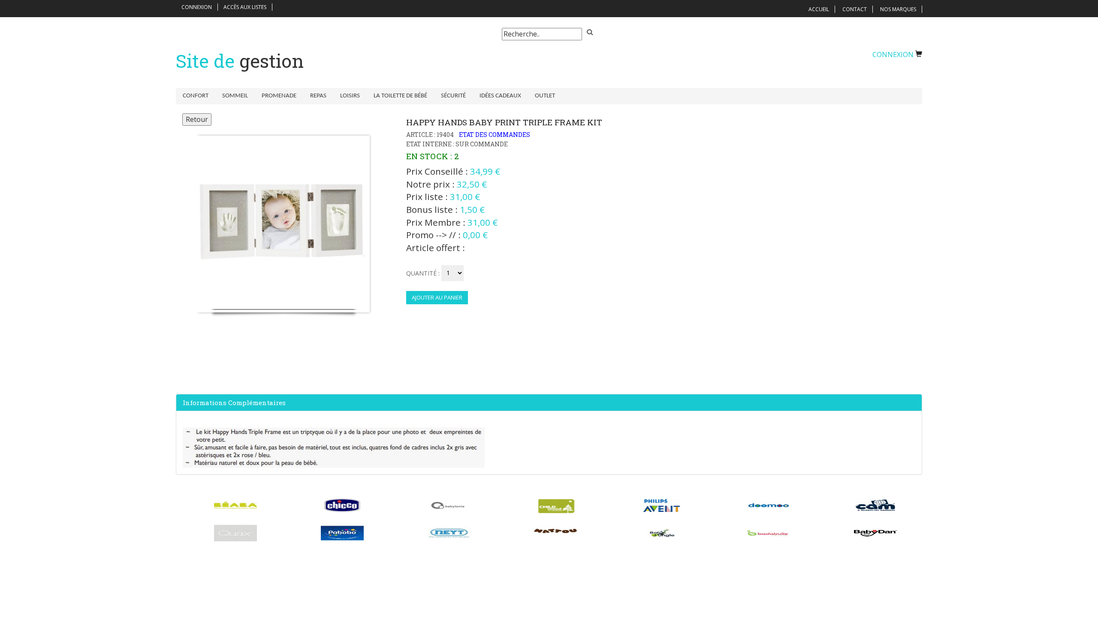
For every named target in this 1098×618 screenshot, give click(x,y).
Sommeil (235, 96)
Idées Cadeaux (500, 96)
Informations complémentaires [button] (234, 402)
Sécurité (453, 96)
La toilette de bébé (400, 96)
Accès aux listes (244, 7)
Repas (318, 96)
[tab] (549, 402)
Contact (854, 9)
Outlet (545, 96)
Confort (195, 96)
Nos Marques (898, 9)
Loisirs (350, 96)
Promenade (279, 96)
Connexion (196, 7)
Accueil (818, 9)
